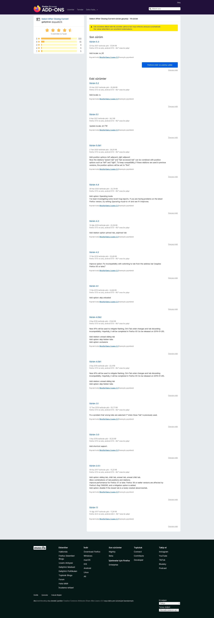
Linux (86, 572)
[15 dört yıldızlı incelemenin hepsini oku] (59, 42)
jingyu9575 (57, 22)
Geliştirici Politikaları (68, 571)
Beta (111, 556)
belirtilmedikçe (42, 601)
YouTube (163, 556)
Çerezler (45, 595)
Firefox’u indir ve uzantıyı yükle (159, 65)
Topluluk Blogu (65, 575)
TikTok (162, 560)
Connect (138, 552)
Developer (138, 560)
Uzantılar (70, 9)
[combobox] (164, 8)
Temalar (80, 9)
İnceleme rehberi (66, 587)
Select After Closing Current (55, 19)
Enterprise (113, 565)
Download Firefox (92, 552)
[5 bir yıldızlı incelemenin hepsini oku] (59, 51)
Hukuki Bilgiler (56, 595)
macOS (87, 560)
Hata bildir (63, 583)
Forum (61, 579)
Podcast (163, 568)
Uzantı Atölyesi (66, 563)
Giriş (178, 2)
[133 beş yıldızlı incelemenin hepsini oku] (59, 38)
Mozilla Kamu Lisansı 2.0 (109, 57)
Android (87, 568)
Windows (88, 556)
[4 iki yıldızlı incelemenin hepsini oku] (59, 48)
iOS (85, 564)
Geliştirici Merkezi (67, 567)
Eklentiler (63, 547)
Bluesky (162, 564)
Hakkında (63, 552)
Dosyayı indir (173, 70)
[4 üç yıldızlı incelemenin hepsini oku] (59, 45)
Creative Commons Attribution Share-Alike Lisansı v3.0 (83, 601)
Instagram (163, 552)
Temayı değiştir (164, 607)
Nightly (112, 552)
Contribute (139, 556)
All (85, 576)
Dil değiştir (163, 600)
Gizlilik (36, 595)
